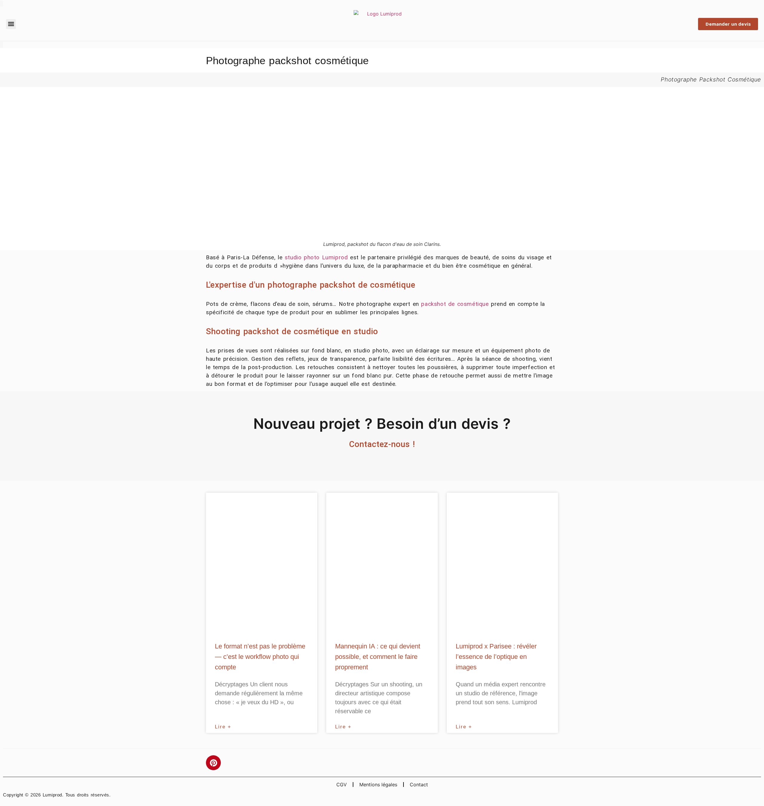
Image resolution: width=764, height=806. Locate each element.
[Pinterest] (213, 762)
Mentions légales (378, 784)
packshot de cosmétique (455, 303)
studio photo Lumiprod (316, 257)
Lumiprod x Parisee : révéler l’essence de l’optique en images (496, 656)
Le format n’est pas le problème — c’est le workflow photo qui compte (260, 656)
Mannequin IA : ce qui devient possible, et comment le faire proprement (377, 656)
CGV (341, 784)
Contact (419, 784)
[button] (11, 24)
